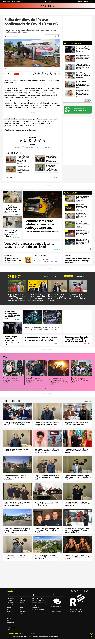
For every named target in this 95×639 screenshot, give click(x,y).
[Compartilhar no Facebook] (38, 73)
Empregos (22, 609)
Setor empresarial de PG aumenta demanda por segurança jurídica (77, 296)
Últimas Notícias (10, 598)
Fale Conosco (54, 609)
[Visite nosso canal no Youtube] (78, 591)
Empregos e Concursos (11, 627)
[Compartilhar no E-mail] (58, 73)
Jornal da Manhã (19, 633)
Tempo (21, 607)
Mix (7, 609)
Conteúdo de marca (24, 611)
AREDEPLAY (14, 276)
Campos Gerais (10, 605)
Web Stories (22, 602)
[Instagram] (75, 591)
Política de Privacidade (56, 611)
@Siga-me (16, 73)
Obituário (22, 613)
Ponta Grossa (9, 600)
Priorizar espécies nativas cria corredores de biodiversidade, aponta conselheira (37, 297)
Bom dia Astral (23, 605)
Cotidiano (9, 607)
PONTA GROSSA (47, 6)
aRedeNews (22, 600)
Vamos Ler (9, 618)
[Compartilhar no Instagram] (42, 73)
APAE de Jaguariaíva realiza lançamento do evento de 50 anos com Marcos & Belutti (16, 297)
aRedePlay (22, 598)
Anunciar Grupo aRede (56, 606)
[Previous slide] (35, 260)
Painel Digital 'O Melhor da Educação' (39, 605)
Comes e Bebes (10, 624)
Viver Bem (9, 611)
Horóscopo (9, 613)
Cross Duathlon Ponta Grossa (38, 609)
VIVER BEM (58, 276)
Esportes (8, 616)
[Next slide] (60, 260)
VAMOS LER (46, 276)
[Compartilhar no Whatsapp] (54, 73)
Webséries (9, 629)
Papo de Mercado (10, 622)
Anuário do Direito (35, 607)
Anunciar (83, 1)
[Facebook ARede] (71, 591)
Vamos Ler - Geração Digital (37, 598)
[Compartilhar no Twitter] (46, 73)
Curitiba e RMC (10, 602)
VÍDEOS (68, 276)
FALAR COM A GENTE (46, 147)
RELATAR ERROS (17, 147)
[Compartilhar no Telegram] (50, 73)
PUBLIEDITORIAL (80, 276)
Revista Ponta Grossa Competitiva (39, 602)
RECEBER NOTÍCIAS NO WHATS (31, 147)
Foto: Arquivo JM (9, 68)
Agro (8, 620)
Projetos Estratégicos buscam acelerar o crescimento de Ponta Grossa (57, 297)
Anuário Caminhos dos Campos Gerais (40, 600)
